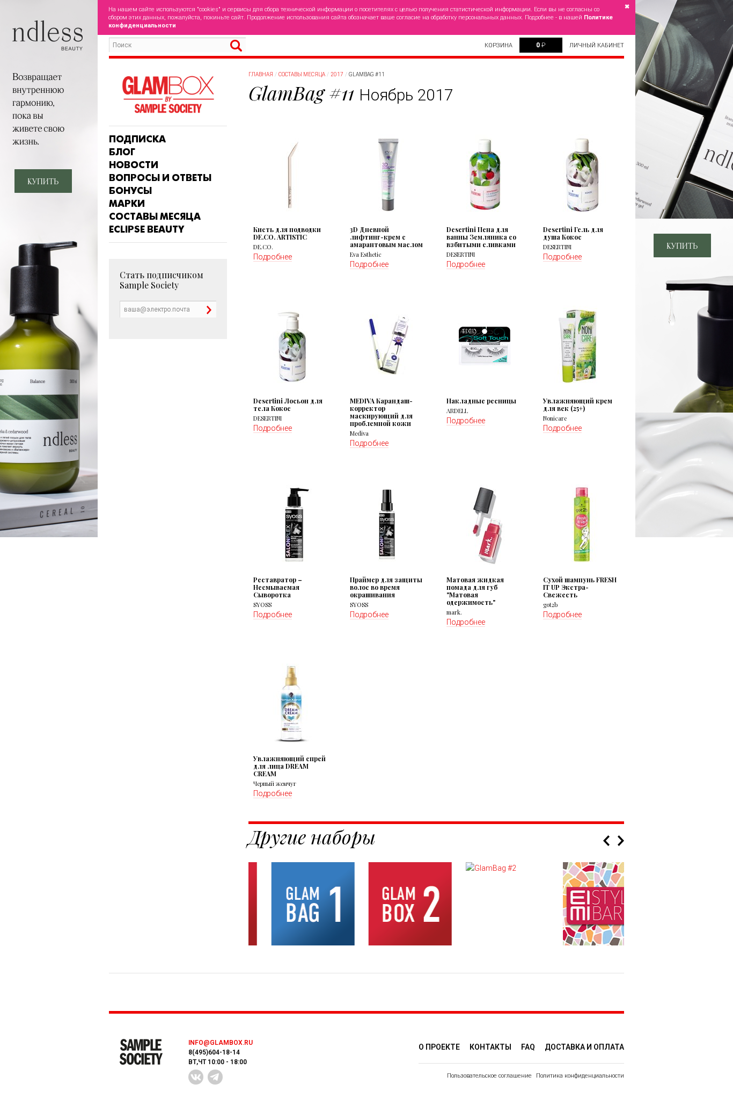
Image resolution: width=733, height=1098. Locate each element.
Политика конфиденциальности (580, 1075)
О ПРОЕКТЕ (439, 1047)
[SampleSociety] (168, 95)
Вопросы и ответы (160, 178)
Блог (122, 152)
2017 (337, 74)
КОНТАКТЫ (490, 1047)
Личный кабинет (596, 45)
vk (195, 1077)
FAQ (528, 1047)
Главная (260, 74)
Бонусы (130, 191)
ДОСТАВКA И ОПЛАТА (584, 1047)
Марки (127, 204)
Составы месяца (155, 216)
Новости (133, 165)
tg (215, 1077)
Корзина (498, 45)
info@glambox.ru (220, 1042)
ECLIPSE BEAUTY (146, 229)
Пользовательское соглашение (489, 1075)
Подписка (137, 139)
